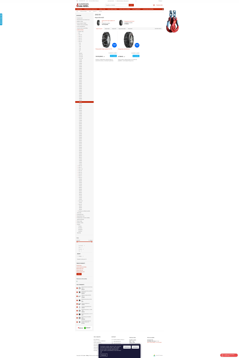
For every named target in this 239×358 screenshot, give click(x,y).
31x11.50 (81, 58)
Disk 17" (80, 167)
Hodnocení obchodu (98, 347)
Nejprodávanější (122, 28)
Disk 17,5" (81, 169)
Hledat (131, 5)
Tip (80, 250)
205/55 (80, 102)
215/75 (80, 118)
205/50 (80, 100)
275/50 (80, 159)
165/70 (80, 70)
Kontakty (95, 350)
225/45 (80, 122)
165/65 (80, 68)
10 (79, 51)
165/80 (80, 71)
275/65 (80, 162)
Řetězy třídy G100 (79, 268)
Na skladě (82, 245)
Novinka (81, 249)
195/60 (80, 91)
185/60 (80, 81)
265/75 (80, 157)
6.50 (80, 43)
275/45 (80, 185)
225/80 (80, 133)
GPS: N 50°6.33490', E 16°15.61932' (154, 342)
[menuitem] (79, 9)
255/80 (80, 152)
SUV (79, 33)
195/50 (80, 88)
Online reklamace (97, 342)
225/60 (80, 127)
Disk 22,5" (81, 201)
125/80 (80, 60)
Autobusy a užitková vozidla (84, 211)
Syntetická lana (80, 214)
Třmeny (80, 226)
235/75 (80, 140)
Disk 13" (80, 38)
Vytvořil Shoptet (159, 355)
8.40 (80, 49)
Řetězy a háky (80, 21)
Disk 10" (80, 34)
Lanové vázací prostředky (82, 28)
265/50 (80, 154)
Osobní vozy (80, 31)
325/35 (80, 199)
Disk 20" (80, 174)
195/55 (80, 90)
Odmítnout (127, 347)
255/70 (80, 148)
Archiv (79, 274)
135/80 (80, 61)
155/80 (80, 66)
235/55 (80, 135)
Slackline (80, 231)
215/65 (80, 115)
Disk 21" (80, 175)
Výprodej (79, 232)
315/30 (80, 196)
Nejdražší (114, 28)
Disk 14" (80, 39)
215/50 (80, 112)
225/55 (80, 125)
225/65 (80, 128)
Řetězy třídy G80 (79, 270)
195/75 (80, 96)
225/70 (80, 130)
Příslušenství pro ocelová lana (83, 19)
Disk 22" (80, 177)
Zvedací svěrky (80, 222)
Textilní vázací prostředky (82, 24)
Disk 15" (80, 41)
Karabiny (80, 227)
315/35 (80, 197)
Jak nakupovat (111, 1)
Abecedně (130, 28)
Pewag (81, 256)
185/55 (80, 80)
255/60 (80, 147)
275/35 (80, 182)
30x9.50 (80, 53)
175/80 (80, 76)
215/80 (80, 120)
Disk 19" (80, 172)
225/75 (80, 132)
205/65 (80, 105)
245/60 (80, 142)
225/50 (80, 123)
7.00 (80, 46)
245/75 (80, 145)
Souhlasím (135, 347)
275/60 (80, 160)
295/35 (80, 192)
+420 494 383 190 (117, 341)
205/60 (80, 103)
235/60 (80, 137)
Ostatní (78, 224)
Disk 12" (80, 36)
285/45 (80, 190)
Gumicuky (79, 212)
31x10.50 (81, 56)
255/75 (80, 150)
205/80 (80, 110)
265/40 (80, 180)
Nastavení (103, 355)
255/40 (80, 179)
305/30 (80, 194)
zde (101, 351)
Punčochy (80, 229)
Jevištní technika (80, 219)
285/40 (80, 189)
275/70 (80, 164)
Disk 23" (80, 204)
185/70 (80, 85)
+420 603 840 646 (117, 343)
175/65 (80, 73)
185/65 (80, 83)
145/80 (80, 63)
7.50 (80, 48)
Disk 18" (80, 170)
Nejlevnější (107, 28)
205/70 (80, 107)
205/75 (80, 108)
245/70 (80, 143)
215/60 (80, 113)
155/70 (80, 65)
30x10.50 (81, 55)
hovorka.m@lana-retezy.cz (118, 339)
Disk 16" (80, 165)
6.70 (80, 44)
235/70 (80, 138)
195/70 (80, 95)
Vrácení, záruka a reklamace (122, 1)
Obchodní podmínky (98, 344)
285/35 (80, 187)
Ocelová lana (79, 18)
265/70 (80, 155)
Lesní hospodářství (81, 26)
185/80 (80, 86)
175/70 (80, 75)
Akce (80, 247)
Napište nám (96, 348)
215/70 (80, 117)
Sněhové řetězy (80, 29)
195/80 (80, 98)
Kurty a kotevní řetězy (81, 23)
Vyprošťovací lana (80, 216)
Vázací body (79, 221)
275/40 (80, 184)
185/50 (80, 78)
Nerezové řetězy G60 (80, 271)
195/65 (80, 93)
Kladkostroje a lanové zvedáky (83, 217)
